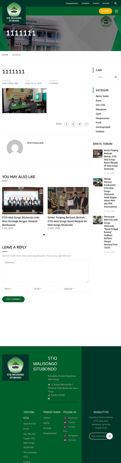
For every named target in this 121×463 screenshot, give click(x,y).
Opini (98, 114)
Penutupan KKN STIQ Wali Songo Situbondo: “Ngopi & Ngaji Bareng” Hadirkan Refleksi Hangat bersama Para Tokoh (111, 232)
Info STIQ (100, 105)
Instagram (73, 435)
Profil (98, 123)
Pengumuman (72, 3)
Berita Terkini (102, 96)
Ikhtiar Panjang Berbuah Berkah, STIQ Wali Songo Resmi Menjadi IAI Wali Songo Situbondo (67, 221)
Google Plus (69, 429)
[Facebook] (66, 124)
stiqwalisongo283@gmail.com (62, 402)
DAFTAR (105, 11)
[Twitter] (79, 124)
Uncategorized (103, 127)
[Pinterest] (86, 124)
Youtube (72, 440)
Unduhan (85, 3)
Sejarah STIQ (29, 424)
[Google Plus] (73, 124)
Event (98, 100)
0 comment (54, 83)
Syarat (46, 423)
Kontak (106, 3)
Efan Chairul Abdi (10, 83)
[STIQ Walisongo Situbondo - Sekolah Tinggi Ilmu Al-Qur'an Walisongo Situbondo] (14, 12)
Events (96, 3)
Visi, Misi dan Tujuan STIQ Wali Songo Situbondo (29, 441)
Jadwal (46, 418)
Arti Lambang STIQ (29, 454)
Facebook (72, 418)
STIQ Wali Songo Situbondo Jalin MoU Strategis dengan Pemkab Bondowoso (20, 221)
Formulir (47, 428)
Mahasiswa (101, 109)
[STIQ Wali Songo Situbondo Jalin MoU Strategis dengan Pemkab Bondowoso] (22, 200)
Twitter (71, 422)
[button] (44, 234)
